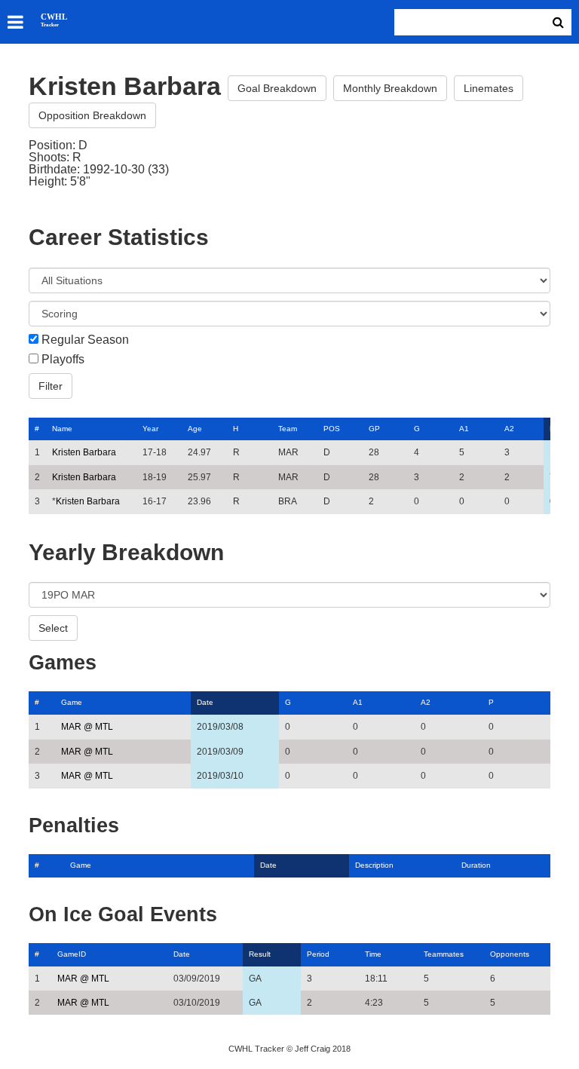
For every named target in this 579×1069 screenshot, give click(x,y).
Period (318, 954)
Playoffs (62, 360)
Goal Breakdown (277, 88)
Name (62, 428)
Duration (476, 865)
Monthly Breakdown (390, 88)
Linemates (488, 88)
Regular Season (85, 340)
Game (71, 702)
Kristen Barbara (84, 452)
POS (331, 428)
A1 (464, 428)
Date (205, 702)
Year (150, 428)
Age (195, 428)
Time (373, 954)
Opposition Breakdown (92, 115)
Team (287, 428)
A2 (509, 428)
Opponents (509, 954)
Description (374, 865)
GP (374, 428)
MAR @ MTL (87, 726)
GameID (71, 954)
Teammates (444, 954)
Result (260, 954)
